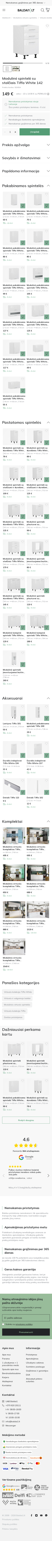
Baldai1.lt (6, 18)
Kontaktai (6, 1385)
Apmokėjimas (32, 1358)
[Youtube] (42, 1515)
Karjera (5, 1377)
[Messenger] (47, 1515)
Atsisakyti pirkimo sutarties (34, 1380)
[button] (26, 2)
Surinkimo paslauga (35, 1366)
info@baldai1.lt (13, 1421)
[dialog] (28, 104)
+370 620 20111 (13, 1405)
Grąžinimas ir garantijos (37, 1370)
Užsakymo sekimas (35, 1362)
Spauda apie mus (10, 1369)
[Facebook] (32, 1515)
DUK (28, 1374)
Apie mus (6, 1354)
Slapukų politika (9, 1524)
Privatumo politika (10, 1519)
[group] (26, 1171)
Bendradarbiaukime (11, 1373)
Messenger (11, 1425)
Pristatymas (31, 1354)
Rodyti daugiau (26, 1120)
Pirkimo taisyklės (10, 1529)
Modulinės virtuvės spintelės (25, 18)
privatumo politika (24, 1324)
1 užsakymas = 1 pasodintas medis (10, 1364)
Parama (6, 1358)
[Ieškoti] (42, 10)
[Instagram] (37, 1515)
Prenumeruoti (26, 1332)
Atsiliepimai (7, 1381)
